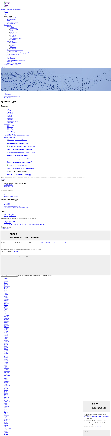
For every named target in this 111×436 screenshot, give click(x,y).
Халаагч (9, 61)
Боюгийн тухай (11, 17)
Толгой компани (11, 19)
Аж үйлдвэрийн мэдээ (10, 216)
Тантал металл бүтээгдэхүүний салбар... (21, 168)
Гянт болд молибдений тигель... (18, 156)
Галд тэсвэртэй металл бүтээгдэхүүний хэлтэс (20, 53)
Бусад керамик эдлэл (13, 54)
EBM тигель (35, 224)
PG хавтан (13, 44)
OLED (9, 57)
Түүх (8, 20)
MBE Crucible (14, 29)
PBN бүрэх (13, 39)
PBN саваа (13, 35)
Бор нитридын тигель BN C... (17, 143)
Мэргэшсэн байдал (12, 22)
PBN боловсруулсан (16, 38)
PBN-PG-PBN (14, 51)
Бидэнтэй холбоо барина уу (11, 64)
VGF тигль (13, 31)
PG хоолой (13, 47)
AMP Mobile (7, 223)
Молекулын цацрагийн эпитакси (16, 60)
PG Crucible (13, 42)
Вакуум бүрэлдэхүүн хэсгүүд (15, 63)
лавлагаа (3, 179)
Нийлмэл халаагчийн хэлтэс (15, 50)
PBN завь (13, 33)
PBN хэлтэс (10, 26)
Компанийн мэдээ (9, 214)
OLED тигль (13, 28)
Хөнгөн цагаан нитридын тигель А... (20, 162)
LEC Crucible (14, 32)
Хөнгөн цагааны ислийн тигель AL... (20, 149)
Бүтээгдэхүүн (7, 25)
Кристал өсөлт (11, 58)
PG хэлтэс (10, 41)
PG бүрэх (13, 45)
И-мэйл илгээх (5, 228)
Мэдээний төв (11, 23)
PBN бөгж (13, 36)
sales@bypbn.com (8, 186)
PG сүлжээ (13, 48)
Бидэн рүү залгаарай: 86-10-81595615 (11, 9)
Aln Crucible (19, 224)
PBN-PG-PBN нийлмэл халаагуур (19, 174)
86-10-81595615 (8, 185)
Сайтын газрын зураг (10, 221)
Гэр (5, 14)
